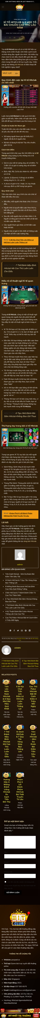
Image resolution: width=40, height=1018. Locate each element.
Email (7, 862)
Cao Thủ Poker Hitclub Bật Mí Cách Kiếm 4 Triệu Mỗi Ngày (33, 696)
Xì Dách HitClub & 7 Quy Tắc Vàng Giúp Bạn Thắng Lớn (20, 741)
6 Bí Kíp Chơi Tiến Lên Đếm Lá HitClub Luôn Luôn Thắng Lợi (20, 697)
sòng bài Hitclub (29, 541)
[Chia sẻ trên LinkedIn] (29, 630)
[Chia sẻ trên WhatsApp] (10, 630)
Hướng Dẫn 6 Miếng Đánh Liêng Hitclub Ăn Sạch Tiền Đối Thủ (6, 790)
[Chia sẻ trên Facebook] (14, 630)
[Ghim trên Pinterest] (26, 630)
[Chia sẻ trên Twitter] (18, 630)
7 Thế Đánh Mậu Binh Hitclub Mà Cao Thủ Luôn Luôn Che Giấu (20, 268)
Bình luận (8, 834)
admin (32, 33)
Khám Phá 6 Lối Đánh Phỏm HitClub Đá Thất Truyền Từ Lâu (20, 789)
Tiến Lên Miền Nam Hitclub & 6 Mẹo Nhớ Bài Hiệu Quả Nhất (7, 697)
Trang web (8, 872)
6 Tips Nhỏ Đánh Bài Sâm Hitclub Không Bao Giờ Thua (30, 663)
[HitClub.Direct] (20, 7)
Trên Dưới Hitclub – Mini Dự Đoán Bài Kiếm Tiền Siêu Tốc (33, 744)
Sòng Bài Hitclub (20, 19)
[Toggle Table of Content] (15, 73)
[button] (3, 6)
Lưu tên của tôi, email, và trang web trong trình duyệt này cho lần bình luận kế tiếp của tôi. (20, 885)
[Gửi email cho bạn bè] (22, 630)
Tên (6, 852)
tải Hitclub (19, 64)
